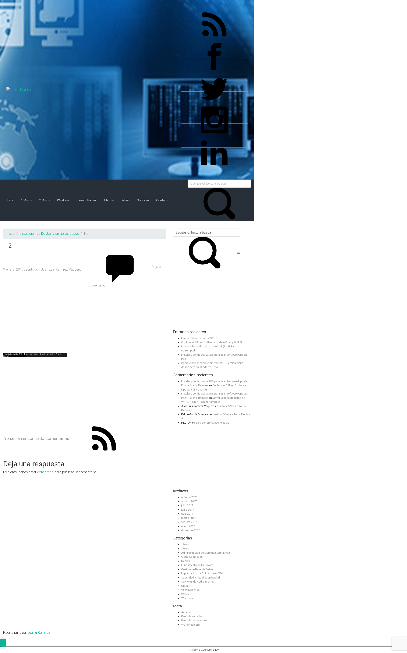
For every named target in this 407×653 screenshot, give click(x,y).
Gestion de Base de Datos (197, 569)
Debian (185, 561)
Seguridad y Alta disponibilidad (200, 577)
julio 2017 (187, 505)
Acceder (186, 612)
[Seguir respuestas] (104, 438)
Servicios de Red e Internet (197, 581)
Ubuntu (185, 585)
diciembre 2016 (190, 530)
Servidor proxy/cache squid (212, 422)
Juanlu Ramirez (38, 633)
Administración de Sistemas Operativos (205, 552)
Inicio (11, 234)
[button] (3, 643)
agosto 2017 (189, 501)
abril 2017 (187, 513)
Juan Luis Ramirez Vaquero (61, 269)
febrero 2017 (189, 522)
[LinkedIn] (214, 151)
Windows (187, 598)
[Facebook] (214, 56)
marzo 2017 (188, 518)
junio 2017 (187, 509)
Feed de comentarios (194, 620)
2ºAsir (185, 548)
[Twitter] (214, 88)
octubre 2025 (189, 497)
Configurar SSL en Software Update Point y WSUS (211, 342)
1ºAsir (185, 544)
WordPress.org (190, 624)
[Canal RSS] (214, 24)
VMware (186, 594)
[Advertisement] (84, 320)
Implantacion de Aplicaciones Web (202, 573)
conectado (45, 472)
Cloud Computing (192, 556)
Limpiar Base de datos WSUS (199, 338)
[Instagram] (214, 120)
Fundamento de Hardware (197, 565)
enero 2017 (188, 526)
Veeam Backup (190, 589)
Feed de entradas (192, 616)
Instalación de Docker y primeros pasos (49, 234)
